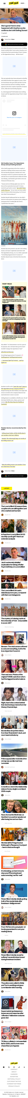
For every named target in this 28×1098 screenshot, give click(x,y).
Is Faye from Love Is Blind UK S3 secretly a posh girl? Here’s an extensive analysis (13, 536)
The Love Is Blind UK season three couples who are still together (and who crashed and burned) (14, 508)
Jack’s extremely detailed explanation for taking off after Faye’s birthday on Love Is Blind (13, 564)
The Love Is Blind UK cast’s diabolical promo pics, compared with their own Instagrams (13, 592)
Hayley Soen (8, 39)
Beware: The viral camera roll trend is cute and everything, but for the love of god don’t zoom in (14, 649)
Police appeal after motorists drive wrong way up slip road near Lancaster (14, 761)
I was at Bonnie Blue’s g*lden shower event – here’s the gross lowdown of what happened (14, 301)
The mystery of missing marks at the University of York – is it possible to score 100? (14, 620)
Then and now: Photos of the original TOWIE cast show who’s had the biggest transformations (13, 677)
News (13, 39)
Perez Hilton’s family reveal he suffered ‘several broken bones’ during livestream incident (13, 957)
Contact (14, 1069)
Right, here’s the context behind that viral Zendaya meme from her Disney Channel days (13, 705)
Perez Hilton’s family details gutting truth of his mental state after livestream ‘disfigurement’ (14, 901)
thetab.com (11, 1092)
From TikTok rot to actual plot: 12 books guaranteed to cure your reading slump (13, 929)
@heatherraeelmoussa (7, 352)
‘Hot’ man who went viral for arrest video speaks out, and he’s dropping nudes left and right (14, 319)
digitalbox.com (15, 1096)
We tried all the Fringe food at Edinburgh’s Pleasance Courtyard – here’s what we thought (14, 845)
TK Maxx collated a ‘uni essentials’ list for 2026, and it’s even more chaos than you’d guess (14, 1043)
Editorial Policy (14, 1079)
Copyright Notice (14, 1081)
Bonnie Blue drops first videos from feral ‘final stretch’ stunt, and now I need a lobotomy (13, 733)
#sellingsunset (5, 357)
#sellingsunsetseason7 (16, 357)
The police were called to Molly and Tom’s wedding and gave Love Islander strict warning (12, 985)
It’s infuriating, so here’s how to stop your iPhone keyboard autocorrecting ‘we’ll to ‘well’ (12, 873)
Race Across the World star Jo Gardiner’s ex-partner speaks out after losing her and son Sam (13, 817)
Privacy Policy (14, 1086)
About (14, 1072)
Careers (14, 1074)
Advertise (14, 1076)
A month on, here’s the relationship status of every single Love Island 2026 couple (14, 789)
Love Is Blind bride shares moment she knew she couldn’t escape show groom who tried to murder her (13, 337)
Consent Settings (14, 1084)
